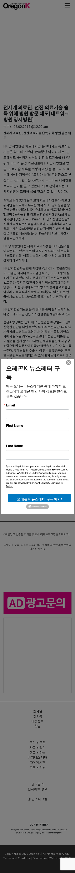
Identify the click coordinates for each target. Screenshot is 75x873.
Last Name (14, 445)
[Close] (68, 362)
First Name (14, 425)
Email (10, 405)
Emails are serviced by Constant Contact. (28, 482)
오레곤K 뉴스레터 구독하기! (39, 499)
